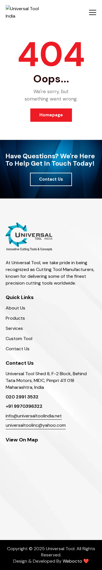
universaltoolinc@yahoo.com (36, 425)
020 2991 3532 (22, 397)
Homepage (51, 115)
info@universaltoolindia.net (34, 416)
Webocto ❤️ (76, 561)
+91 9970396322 (24, 406)
